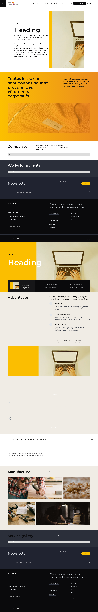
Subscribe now (62, 181)
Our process (53, 394)
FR (87, 3)
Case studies (53, 427)
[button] (36, 3)
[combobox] (87, 3)
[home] (13, 3)
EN (90, 3)
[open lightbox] (35, 488)
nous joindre (79, 3)
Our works (53, 410)
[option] (89, 3)
